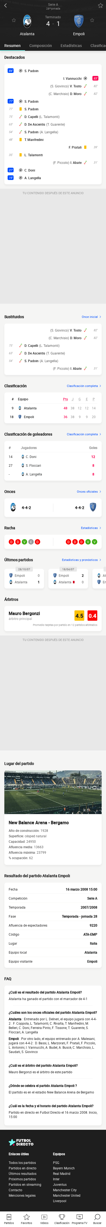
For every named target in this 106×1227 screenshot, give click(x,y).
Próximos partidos (22, 1179)
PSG (56, 1162)
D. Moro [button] (76, 93)
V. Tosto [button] (76, 86)
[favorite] (100, 5)
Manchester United (66, 1195)
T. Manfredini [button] (33, 139)
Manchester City (65, 1190)
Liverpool (59, 1201)
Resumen (12, 45)
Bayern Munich (64, 1168)
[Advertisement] (53, 250)
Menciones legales (22, 1195)
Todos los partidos (22, 1162)
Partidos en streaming (25, 1184)
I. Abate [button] (76, 162)
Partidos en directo (22, 1168)
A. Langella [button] (32, 178)
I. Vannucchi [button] (72, 78)
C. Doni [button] (29, 170)
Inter (56, 1179)
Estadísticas (71, 45)
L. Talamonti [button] (33, 155)
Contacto (15, 1190)
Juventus (60, 1184)
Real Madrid (61, 1173)
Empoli (29, 417)
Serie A (92, 898)
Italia (93, 943)
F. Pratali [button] (75, 147)
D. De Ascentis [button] (34, 124)
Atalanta (30, 408)
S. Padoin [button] (31, 71)
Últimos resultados (22, 1173)
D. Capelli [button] (31, 116)
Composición (40, 45)
